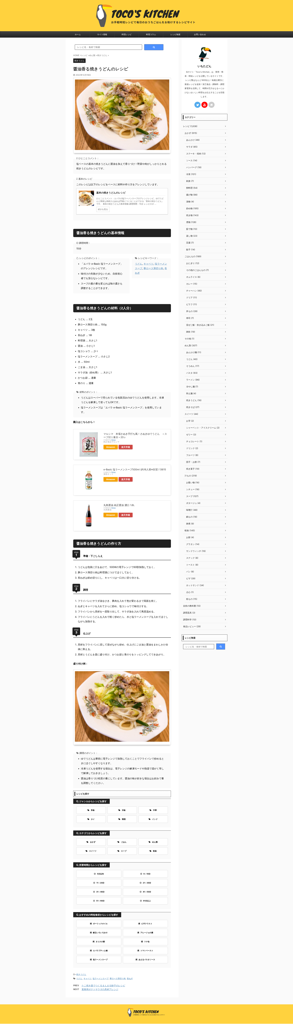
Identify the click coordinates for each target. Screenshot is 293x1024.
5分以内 (100, 874)
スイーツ (92, 851)
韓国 (124, 819)
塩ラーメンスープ (100, 959)
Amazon (110, 447)
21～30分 (147, 883)
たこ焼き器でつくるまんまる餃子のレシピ (103, 985)
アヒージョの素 (146, 932)
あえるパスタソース (147, 959)
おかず (93, 842)
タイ (93, 819)
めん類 (155, 842)
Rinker (113, 440)
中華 (155, 810)
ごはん (124, 842)
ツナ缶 (147, 941)
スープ (124, 851)
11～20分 (100, 883)
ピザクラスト (146, 923)
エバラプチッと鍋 (100, 950)
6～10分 (146, 874)
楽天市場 (125, 447)
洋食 (124, 810)
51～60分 (100, 901)
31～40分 (100, 892)
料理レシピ (127, 34)
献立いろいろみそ (100, 932)
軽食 (155, 851)
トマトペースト (146, 950)
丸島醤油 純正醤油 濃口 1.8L (119, 505)
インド (155, 819)
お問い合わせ (200, 34)
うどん (138, 263)
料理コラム (151, 34)
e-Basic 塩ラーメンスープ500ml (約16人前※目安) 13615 (134, 469)
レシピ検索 (175, 34)
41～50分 (147, 892)
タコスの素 (100, 941)
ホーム (78, 34)
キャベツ (148, 263)
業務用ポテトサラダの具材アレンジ (100, 989)
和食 (93, 810)
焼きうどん (81, 974)
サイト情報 (102, 34)
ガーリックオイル (100, 923)
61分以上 (147, 901)
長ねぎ (130, 978)
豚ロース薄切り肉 (153, 268)
